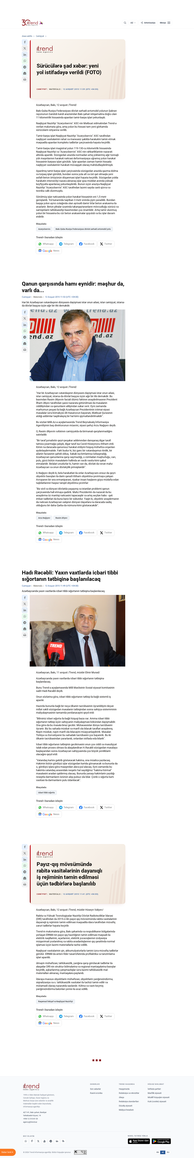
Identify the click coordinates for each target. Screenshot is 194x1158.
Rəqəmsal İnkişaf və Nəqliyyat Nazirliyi (55, 1001)
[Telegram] (50, 1141)
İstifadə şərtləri (154, 1089)
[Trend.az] (32, 23)
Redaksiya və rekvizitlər (129, 1093)
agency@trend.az (30, 1122)
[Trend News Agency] (31, 1086)
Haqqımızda (124, 1089)
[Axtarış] (125, 23)
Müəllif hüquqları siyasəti (158, 1097)
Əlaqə (121, 1097)
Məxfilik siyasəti (154, 1093)
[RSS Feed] (63, 1141)
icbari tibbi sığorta (46, 792)
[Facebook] (32, 1141)
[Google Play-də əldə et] (161, 1141)
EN (158, 1152)
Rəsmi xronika (96, 1093)
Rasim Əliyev (61, 518)
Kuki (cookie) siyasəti (157, 1101)
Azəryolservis (44, 229)
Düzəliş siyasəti (125, 1106)
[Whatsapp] (25, 1141)
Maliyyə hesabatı (126, 1110)
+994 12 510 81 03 (30, 1119)
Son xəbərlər (95, 1089)
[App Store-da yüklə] (139, 1141)
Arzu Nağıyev (44, 518)
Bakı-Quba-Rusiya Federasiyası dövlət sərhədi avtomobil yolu (83, 229)
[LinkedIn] (57, 1141)
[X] (38, 1141)
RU (168, 1152)
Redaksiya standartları (129, 1101)
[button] (24, 42)
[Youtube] (44, 1141)
